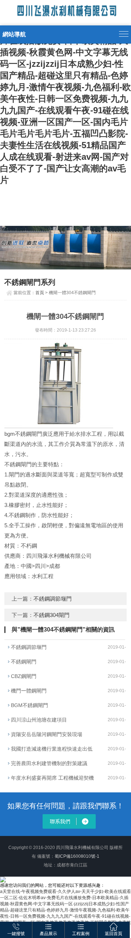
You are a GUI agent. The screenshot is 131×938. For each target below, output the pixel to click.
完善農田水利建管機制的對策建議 (49, 763)
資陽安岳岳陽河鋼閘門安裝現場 (46, 734)
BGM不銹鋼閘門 (29, 705)
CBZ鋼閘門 (23, 676)
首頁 (39, 292)
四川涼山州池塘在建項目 (39, 720)
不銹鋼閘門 (23, 662)
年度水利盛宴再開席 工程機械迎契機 (52, 778)
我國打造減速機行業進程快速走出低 (51, 749)
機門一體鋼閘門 (29, 691)
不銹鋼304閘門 (51, 615)
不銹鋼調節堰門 (52, 599)
